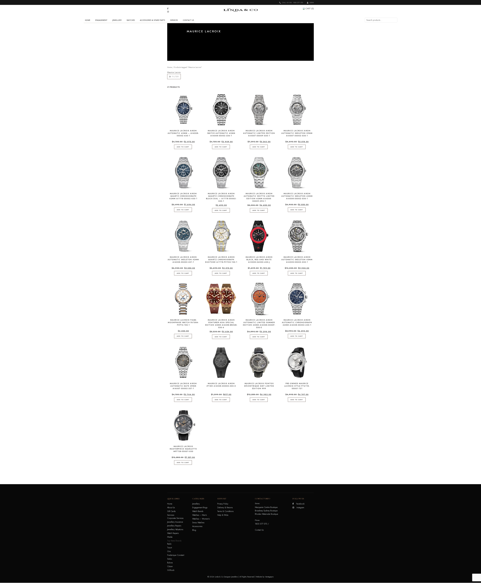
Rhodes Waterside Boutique (266, 514)
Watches (131, 20)
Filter (175, 76)
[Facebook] (167, 8)
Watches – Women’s (201, 518)
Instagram (300, 507)
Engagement (101, 20)
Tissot (169, 547)
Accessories (197, 526)
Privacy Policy (222, 503)
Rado (169, 543)
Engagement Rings (199, 507)
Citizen (170, 566)
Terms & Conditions (225, 511)
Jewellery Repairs (174, 525)
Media (169, 537)
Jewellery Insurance (175, 521)
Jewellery (117, 20)
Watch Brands (197, 511)
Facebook (300, 503)
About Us (171, 507)
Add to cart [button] (183, 147)
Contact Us (188, 20)
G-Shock (170, 570)
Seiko (169, 558)
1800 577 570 (298, 3)
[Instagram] (168, 11)
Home (87, 20)
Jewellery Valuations (175, 529)
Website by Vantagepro (265, 576)
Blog (194, 530)
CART (310, 8)
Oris (169, 551)
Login (311, 3)
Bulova (170, 562)
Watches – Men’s (199, 515)
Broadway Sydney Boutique (266, 510)
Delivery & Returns (225, 507)
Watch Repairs (173, 533)
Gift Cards (171, 511)
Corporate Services (175, 518)
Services (174, 20)
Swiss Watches (198, 522)
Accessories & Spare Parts (152, 20)
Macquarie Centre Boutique (266, 507)
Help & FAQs (222, 515)
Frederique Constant (175, 555)
